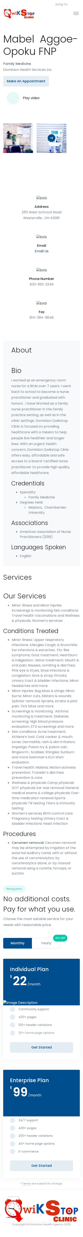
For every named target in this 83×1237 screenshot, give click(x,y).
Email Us (42, 251)
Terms (26, 1183)
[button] (77, 4)
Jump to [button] (61, 4)
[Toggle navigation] (76, 13)
